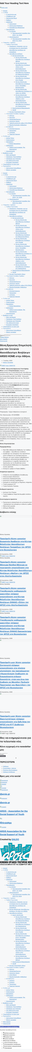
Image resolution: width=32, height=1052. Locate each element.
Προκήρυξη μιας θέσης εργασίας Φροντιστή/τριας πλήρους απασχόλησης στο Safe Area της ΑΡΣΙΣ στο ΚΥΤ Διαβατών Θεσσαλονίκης (15, 721)
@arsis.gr (5, 794)
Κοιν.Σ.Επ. (12, 117)
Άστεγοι (11, 115)
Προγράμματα (10, 29)
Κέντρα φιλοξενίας (18, 55)
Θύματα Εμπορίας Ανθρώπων (18, 125)
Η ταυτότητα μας (11, 14)
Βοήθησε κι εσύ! (8, 153)
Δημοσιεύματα (10, 151)
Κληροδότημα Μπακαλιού (16, 27)
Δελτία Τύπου (10, 138)
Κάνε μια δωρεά (11, 155)
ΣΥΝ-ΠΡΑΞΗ (13, 975)
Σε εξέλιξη (12, 31)
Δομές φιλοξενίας (17, 915)
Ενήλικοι (11, 982)
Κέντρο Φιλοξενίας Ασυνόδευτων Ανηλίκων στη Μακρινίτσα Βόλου (23, 72)
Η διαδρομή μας (11, 16)
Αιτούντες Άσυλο (14, 121)
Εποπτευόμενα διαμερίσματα (21, 108)
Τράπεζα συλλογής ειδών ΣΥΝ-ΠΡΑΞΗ (20, 123)
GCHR (14, 110)
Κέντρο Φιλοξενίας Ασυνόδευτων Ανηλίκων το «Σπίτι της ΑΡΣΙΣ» (24, 91)
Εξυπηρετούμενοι (14, 128)
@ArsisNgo (6, 822)
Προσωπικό (12, 130)
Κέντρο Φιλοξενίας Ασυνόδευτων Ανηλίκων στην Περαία (23, 78)
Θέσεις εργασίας (11, 170)
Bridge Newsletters (15, 143)
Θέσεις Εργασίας (8, 362)
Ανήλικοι (11, 980)
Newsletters (9, 142)
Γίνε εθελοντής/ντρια (12, 160)
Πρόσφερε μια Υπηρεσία (13, 158)
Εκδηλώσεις (9, 145)
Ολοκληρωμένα (14, 37)
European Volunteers (12, 162)
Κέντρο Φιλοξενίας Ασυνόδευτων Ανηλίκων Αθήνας (23, 59)
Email (2, 754)
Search (2, 335)
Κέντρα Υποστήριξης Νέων (17, 112)
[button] (9, 1026)
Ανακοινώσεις (10, 140)
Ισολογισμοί (12, 24)
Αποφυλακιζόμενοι (15, 119)
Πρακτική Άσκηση (14, 134)
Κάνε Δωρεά (6, 1022)
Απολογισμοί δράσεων (16, 25)
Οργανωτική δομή (11, 18)
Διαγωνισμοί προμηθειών (13, 168)
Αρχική (5, 10)
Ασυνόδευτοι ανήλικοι (15, 54)
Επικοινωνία (6, 1023)
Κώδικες (8, 20)
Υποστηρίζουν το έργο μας (11, 164)
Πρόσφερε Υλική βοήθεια (13, 157)
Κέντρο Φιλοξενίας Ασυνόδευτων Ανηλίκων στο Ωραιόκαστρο (23, 104)
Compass (12, 132)
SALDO (15, 839)
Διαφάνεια (9, 22)
